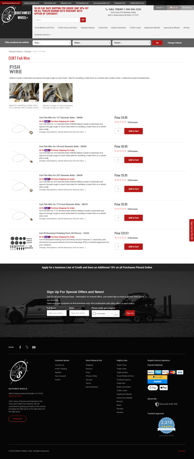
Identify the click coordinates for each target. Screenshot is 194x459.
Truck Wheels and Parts (44, 28)
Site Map (181, 451)
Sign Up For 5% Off (192, 230)
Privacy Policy (91, 376)
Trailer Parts (122, 365)
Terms (88, 383)
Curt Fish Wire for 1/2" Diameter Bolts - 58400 (60, 117)
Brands (187, 28)
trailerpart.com (119, 3)
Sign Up (130, 313)
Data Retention (92, 387)
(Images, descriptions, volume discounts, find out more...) (62, 132)
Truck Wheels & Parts (125, 376)
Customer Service (42, 35)
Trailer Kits (103, 28)
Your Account (60, 376)
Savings (120, 409)
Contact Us (17, 419)
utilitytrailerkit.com (137, 3)
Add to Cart (134, 131)
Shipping (89, 365)
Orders (57, 380)
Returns (89, 369)
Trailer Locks (135, 28)
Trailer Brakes (122, 372)
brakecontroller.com (31, 3)
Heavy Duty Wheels (172, 28)
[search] (57, 20)
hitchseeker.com (82, 3)
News (119, 405)
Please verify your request (104, 308)
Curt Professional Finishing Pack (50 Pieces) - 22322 (64, 233)
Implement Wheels (152, 28)
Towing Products (88, 28)
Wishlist (58, 372)
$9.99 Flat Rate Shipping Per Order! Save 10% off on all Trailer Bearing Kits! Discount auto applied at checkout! (61, 10)
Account (159, 8)
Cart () (175, 8)
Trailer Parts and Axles (67, 28)
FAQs (88, 372)
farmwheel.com (50, 3)
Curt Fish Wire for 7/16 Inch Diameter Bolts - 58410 (63, 204)
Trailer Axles (121, 369)
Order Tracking (61, 369)
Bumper (28, 51)
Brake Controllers (118, 28)
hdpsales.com (66, 3)
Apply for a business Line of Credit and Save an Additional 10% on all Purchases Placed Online (97, 267)
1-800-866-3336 (132, 9)
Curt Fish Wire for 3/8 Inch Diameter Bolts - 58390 (62, 146)
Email (72, 308)
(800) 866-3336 (15, 396)
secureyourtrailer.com (101, 3)
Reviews (120, 412)
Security (89, 380)
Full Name (51, 308)
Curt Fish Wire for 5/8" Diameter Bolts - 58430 (60, 175)
